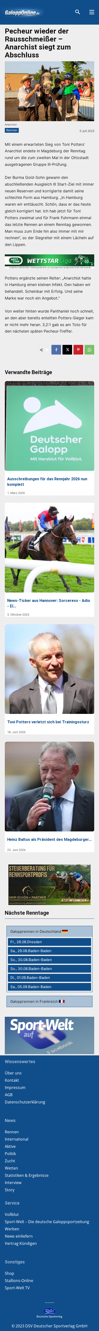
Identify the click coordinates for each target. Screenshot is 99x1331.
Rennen (11, 130)
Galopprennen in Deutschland (36, 931)
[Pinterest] (78, 350)
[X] (67, 350)
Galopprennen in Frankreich (34, 1001)
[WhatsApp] (89, 350)
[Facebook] (56, 350)
